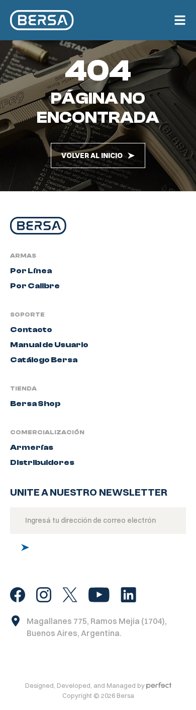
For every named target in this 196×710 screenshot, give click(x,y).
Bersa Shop (35, 403)
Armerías (31, 447)
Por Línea (31, 270)
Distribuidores (42, 462)
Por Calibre (35, 285)
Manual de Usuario (49, 344)
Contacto (31, 329)
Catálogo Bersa (43, 359)
